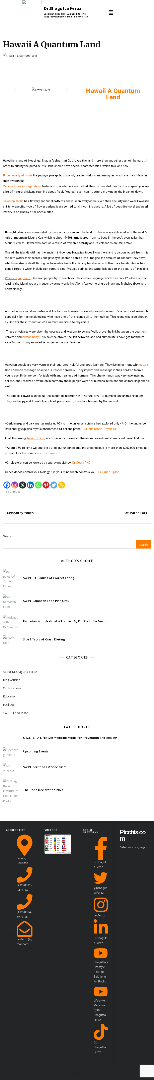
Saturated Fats (135, 513)
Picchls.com (132, 835)
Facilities (9, 704)
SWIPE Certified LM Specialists (45, 767)
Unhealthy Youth (20, 513)
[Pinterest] (46, 485)
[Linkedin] (30, 485)
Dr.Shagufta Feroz (62, 8)
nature (143, 364)
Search (8, 536)
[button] (111, 12)
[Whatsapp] (38, 485)
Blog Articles (13, 491)
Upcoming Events (36, 751)
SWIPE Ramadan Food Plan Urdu (46, 601)
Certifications (12, 688)
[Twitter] (53, 485)
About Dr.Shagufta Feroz (20, 672)
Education (9, 696)
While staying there (17, 278)
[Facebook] (6, 485)
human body (30, 337)
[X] (22, 485)
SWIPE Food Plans (15, 713)
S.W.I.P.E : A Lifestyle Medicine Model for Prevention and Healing (70, 738)
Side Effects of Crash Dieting (44, 639)
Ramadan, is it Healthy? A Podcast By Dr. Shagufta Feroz (64, 621)
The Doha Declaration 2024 (43, 790)
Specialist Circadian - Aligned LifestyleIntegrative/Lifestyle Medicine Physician (66, 15)
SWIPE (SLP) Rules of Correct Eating (48, 578)
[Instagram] (14, 485)
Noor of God (35, 438)
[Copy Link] (61, 485)
